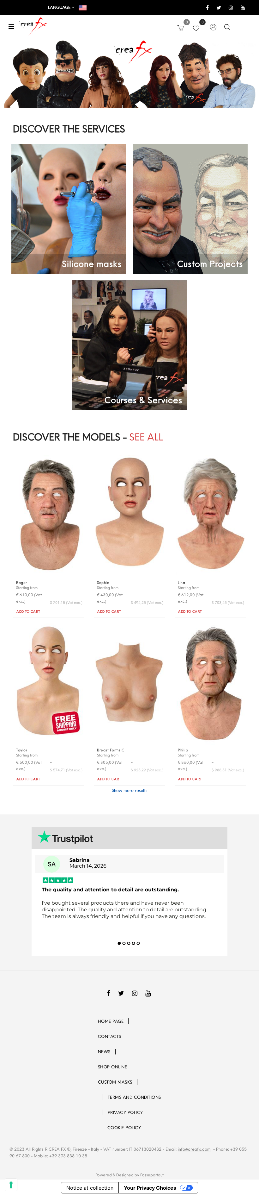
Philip (183, 750)
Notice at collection (89, 1188)
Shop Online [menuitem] (112, 1067)
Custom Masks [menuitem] (115, 1082)
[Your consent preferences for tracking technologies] (11, 1185)
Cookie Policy (124, 1127)
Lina (181, 582)
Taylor (21, 750)
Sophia (103, 582)
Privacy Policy (125, 1112)
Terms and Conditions (134, 1097)
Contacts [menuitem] (109, 1036)
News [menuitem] (104, 1051)
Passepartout (152, 1174)
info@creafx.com (194, 1149)
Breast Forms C (110, 750)
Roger (21, 582)
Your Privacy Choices (150, 1188)
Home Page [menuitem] (111, 1021)
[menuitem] (99, 1097)
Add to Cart (28, 611)
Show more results (130, 790)
